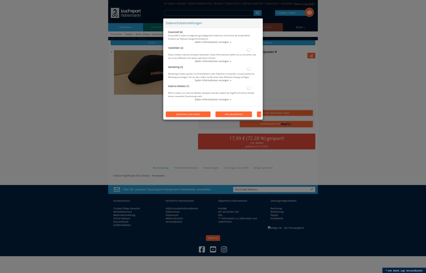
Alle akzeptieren (234, 114)
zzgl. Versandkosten (412, 270)
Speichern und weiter (188, 114)
